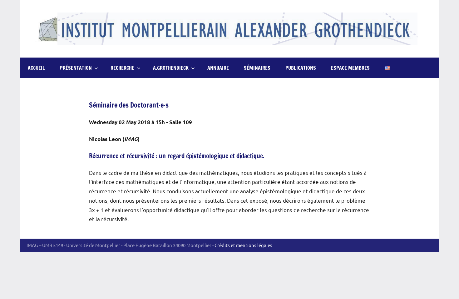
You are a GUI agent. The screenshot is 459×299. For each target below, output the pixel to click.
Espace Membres (350, 67)
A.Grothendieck (171, 67)
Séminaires (257, 67)
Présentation (76, 67)
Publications (300, 67)
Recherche (122, 67)
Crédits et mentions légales (243, 245)
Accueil (36, 67)
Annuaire (218, 67)
